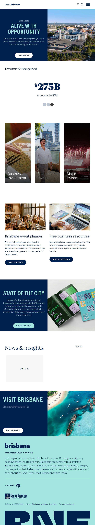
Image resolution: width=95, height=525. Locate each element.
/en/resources (69, 233)
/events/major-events (77, 153)
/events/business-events (47, 153)
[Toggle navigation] (88, 5)
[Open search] (82, 5)
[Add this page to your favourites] (78, 4)
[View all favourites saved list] (78, 4)
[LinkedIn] (18, 486)
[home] (12, 4)
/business (18, 153)
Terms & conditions (66, 504)
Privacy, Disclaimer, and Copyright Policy (41, 504)
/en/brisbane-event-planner (25, 234)
